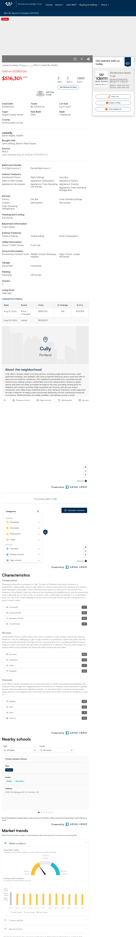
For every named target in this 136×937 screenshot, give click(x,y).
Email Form (114, 103)
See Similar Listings (68, 87)
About (60, 7)
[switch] (75, 59)
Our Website (115, 109)
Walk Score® (51, 499)
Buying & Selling (89, 7)
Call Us (115, 96)
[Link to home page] (9, 5)
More (105, 7)
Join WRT (71, 5)
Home (49, 5)
